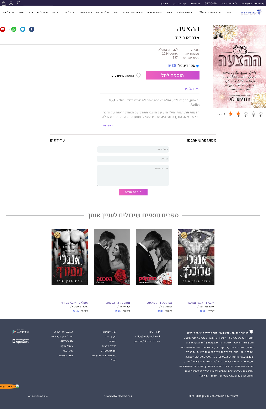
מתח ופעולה (86, 12)
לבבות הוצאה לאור (167, 50)
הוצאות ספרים (108, 351)
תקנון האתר (110, 336)
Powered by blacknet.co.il (118, 396)
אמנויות (169, 12)
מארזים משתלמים (185, 12)
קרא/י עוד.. (108, 125)
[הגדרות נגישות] (9, 386)
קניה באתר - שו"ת (63, 332)
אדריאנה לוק (187, 37)
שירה (21, 12)
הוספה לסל (172, 75)
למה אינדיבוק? (229, 3)
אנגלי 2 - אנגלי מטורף (74, 303)
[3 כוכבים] (246, 113)
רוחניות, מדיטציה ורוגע (132, 12)
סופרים (112, 341)
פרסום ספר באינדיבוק (253, 3)
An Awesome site (38, 396)
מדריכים (195, 3)
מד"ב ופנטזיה (102, 12)
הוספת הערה (133, 192)
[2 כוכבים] (238, 113)
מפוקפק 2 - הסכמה (118, 303)
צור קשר (163, 3)
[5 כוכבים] (261, 113)
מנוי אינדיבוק (180, 3)
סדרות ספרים (109, 346)
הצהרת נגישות (65, 355)
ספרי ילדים (42, 12)
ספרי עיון (56, 12)
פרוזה (115, 12)
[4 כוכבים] (253, 113)
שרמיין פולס (165, 306)
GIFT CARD (211, 3)
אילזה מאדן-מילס (205, 306)
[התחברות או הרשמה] (11, 3)
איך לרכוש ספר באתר (61, 336)
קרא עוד (204, 376)
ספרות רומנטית (154, 12)
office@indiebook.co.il (147, 336)
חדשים (229, 12)
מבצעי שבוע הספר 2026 (209, 12)
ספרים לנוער (70, 12)
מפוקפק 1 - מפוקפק (159, 303)
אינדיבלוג (68, 351)
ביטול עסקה (66, 346)
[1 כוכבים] (230, 113)
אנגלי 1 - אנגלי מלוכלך (200, 303)
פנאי (30, 12)
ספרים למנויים (8, 12)
